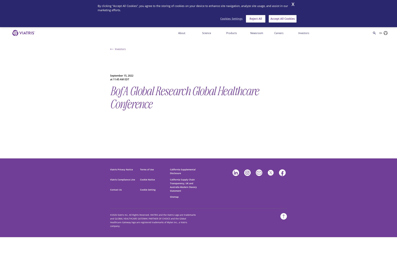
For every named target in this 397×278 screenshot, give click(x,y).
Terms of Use (147, 169)
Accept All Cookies (282, 19)
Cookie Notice (147, 179)
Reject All (256, 19)
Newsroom (256, 33)
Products (231, 33)
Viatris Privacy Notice (121, 169)
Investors (303, 33)
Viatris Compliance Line (122, 179)
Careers (278, 33)
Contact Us (116, 189)
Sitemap (174, 196)
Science (206, 33)
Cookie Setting (148, 189)
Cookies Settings (231, 19)
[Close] (293, 4)
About (181, 33)
